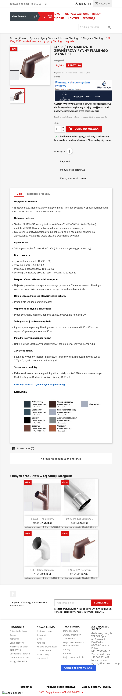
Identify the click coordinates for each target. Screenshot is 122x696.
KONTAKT (73, 18)
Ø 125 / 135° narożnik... (80, 570)
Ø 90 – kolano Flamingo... (42, 570)
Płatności (40, 642)
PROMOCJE (89, 18)
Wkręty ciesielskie (18, 661)
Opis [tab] (19, 193)
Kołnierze (14, 638)
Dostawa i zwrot (44, 631)
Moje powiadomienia (73, 657)
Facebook (13, 594)
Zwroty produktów (72, 634)
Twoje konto (71, 626)
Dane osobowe (70, 630)
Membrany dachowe (20, 657)
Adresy (66, 649)
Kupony (67, 653)
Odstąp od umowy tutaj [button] (78, 667)
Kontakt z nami (43, 650)
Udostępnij (70, 151)
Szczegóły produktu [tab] (38, 193)
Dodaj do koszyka (83, 129)
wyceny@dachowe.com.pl (105, 663)
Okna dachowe (17, 642)
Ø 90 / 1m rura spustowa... (79, 518)
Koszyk (30, 16)
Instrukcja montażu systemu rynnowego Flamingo (40, 384)
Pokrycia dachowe (76, 13)
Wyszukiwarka (26, 16)
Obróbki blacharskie (20, 653)
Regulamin (41, 635)
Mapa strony (42, 654)
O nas (39, 638)
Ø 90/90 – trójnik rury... (42, 518)
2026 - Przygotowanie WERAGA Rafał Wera (61, 692)
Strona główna (17, 16)
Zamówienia (69, 638)
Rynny (96, 13)
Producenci (42, 658)
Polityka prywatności (46, 646)
